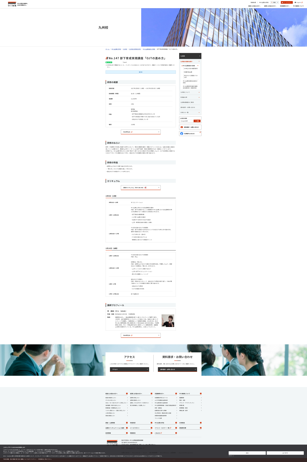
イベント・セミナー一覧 (162, 428)
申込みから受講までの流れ (190, 76)
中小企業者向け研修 (149, 49)
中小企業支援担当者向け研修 (190, 82)
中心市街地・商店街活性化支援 (163, 413)
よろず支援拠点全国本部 (161, 400)
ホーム (108, 49)
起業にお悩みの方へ (270, 6)
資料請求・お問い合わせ (188, 107)
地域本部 (253, 2)
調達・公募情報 (110, 423)
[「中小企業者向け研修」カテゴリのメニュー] (198, 66)
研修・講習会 (158, 408)
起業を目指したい (135, 397)
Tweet (125, 62)
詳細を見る (230, 455)
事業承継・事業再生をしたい (113, 408)
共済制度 (182, 423)
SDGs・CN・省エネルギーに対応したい (116, 403)
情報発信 (133, 433)
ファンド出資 (158, 418)
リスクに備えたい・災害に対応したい (115, 410)
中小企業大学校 (264, 2)
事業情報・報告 (183, 408)
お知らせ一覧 (185, 112)
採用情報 (108, 433)
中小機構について (298, 6)
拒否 (247, 453)
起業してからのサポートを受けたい (139, 403)
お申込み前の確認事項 (190, 68)
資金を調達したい (110, 415)
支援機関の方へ (284, 6)
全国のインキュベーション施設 (115, 428)
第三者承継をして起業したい (137, 405)
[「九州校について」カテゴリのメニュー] (199, 92)
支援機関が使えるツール (161, 397)
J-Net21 (157, 433)
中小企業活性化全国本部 (161, 403)
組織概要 (181, 397)
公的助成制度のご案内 (187, 102)
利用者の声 (184, 97)
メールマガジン (134, 428)
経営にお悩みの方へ (254, 6)
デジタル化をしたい (111, 400)
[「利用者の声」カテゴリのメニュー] (199, 97)
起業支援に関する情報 (160, 410)
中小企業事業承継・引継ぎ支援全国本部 (165, 405)
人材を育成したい (110, 413)
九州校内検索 (183, 118)
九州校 (125, 49)
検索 (197, 121)
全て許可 (285, 453)
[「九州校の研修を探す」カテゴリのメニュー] (199, 61)
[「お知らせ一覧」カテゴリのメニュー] (199, 112)
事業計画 (181, 405)
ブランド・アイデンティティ (186, 403)
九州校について (185, 92)
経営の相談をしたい (111, 397)
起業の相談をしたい (135, 400)
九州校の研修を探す (135, 49)
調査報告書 (182, 428)
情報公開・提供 (183, 410)
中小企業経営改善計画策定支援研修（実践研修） (190, 87)
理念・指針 (182, 400)
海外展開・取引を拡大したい (113, 405)
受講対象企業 (188, 72)
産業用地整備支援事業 (160, 415)
